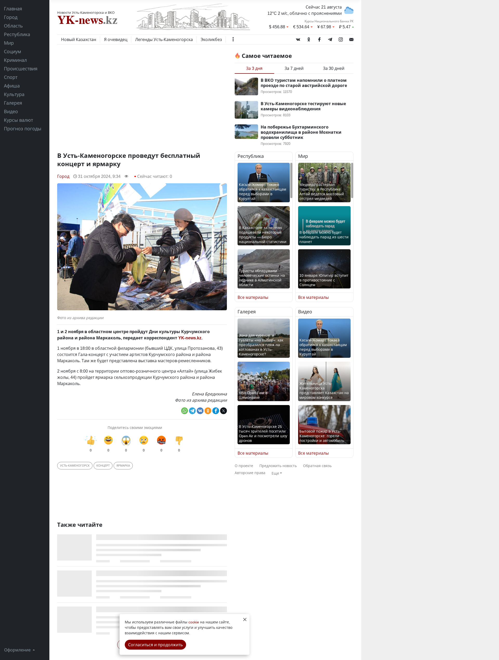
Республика (17, 34)
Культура (14, 94)
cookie (193, 621)
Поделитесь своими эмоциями (135, 427)
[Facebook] (319, 38)
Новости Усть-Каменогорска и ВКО (86, 12)
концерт (103, 465)
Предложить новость (278, 465)
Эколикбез (211, 39)
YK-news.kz (189, 338)
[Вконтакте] (298, 38)
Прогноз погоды (22, 128)
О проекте (244, 465)
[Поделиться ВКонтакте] (200, 410)
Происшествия (20, 68)
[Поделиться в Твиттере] (223, 410)
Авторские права (250, 472)
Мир (9, 43)
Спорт (10, 77)
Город (10, 17)
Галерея (13, 103)
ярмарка (123, 465)
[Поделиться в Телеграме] (192, 410)
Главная (13, 8)
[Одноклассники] (309, 38)
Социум (12, 51)
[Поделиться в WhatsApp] (184, 410)
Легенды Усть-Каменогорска (164, 39)
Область (13, 26)
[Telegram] (330, 38)
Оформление (18, 650)
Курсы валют (18, 120)
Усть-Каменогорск (75, 465)
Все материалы (253, 297)
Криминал (15, 60)
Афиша (12, 86)
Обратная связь (317, 465)
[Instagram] (341, 38)
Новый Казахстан (78, 39)
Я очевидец (115, 39)
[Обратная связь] (351, 38)
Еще (275, 473)
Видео (11, 111)
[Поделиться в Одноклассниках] (208, 410)
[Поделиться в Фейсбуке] (215, 410)
